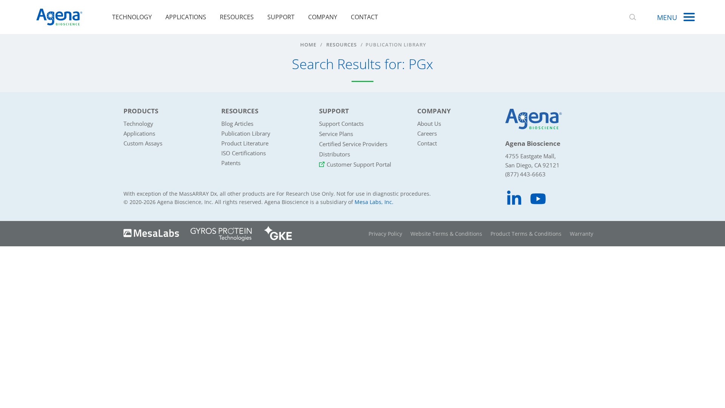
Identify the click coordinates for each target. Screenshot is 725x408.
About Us (429, 123)
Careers (427, 133)
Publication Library (245, 133)
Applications (185, 17)
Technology (132, 17)
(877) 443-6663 (525, 174)
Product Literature (244, 143)
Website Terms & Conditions (446, 233)
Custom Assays (142, 143)
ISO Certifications (243, 153)
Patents (231, 163)
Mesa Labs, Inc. (374, 202)
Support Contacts (341, 123)
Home (308, 44)
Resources (237, 17)
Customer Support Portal (359, 164)
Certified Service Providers (353, 144)
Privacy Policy (385, 233)
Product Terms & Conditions (526, 233)
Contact (364, 17)
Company (322, 17)
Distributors (334, 154)
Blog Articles (237, 123)
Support (281, 17)
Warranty (581, 233)
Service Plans (336, 134)
